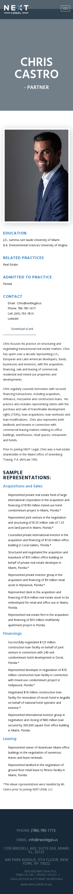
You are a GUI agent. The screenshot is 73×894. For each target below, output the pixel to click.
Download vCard (22, 329)
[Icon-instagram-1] (44, 819)
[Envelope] (29, 819)
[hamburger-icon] (65, 8)
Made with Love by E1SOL (36, 884)
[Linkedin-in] (36, 819)
